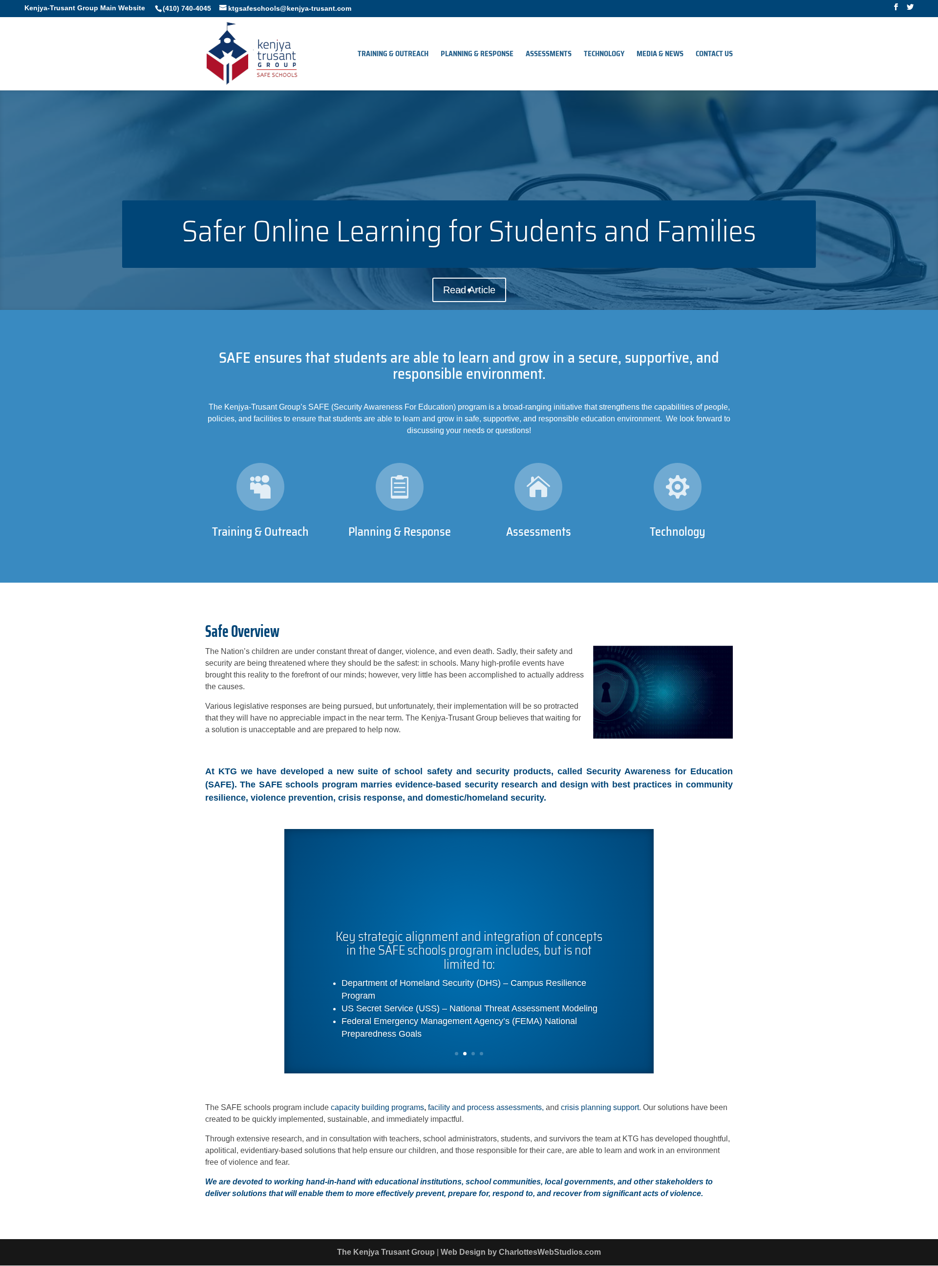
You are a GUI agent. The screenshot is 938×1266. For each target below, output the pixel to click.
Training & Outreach (393, 55)
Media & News (660, 55)
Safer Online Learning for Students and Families (469, 231)
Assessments (549, 55)
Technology (604, 55)
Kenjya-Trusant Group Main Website (84, 8)
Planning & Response (477, 55)
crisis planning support (600, 1107)
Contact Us (714, 55)
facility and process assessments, (486, 1107)
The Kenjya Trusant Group (386, 1252)
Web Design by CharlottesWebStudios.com (521, 1252)
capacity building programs (377, 1107)
